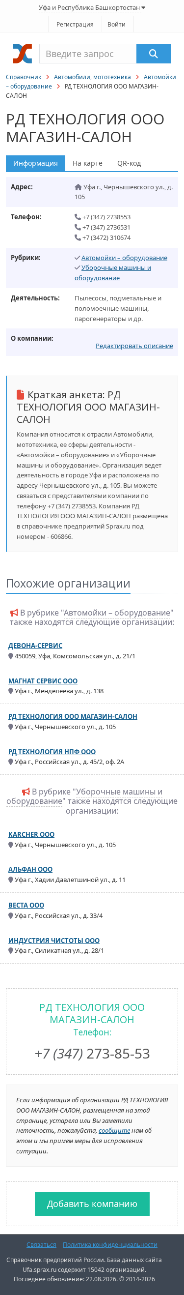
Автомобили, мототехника (92, 77)
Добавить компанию (92, 1203)
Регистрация (75, 24)
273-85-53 (92, 1053)
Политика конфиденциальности (110, 1244)
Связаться (41, 1244)
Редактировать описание (134, 345)
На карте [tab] (88, 163)
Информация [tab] (35, 163)
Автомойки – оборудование (124, 257)
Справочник (23, 77)
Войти (116, 24)
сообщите (114, 1130)
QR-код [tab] (129, 163)
